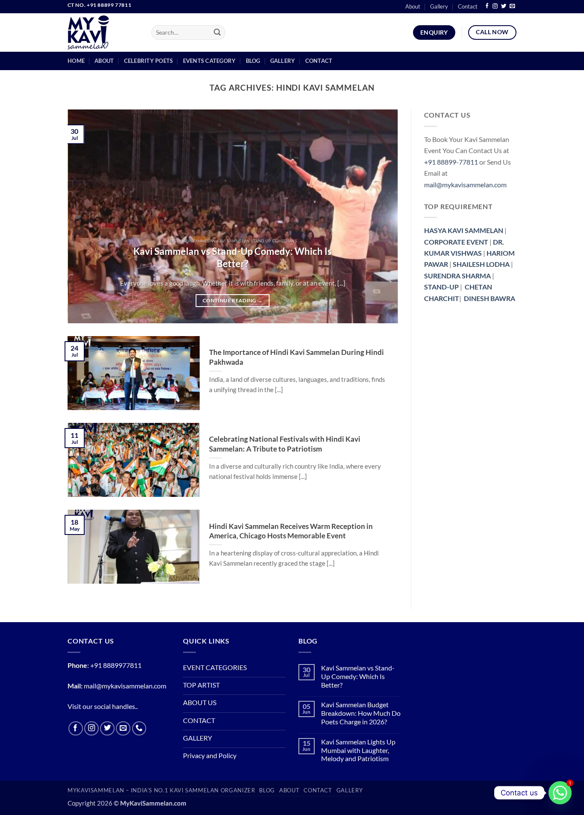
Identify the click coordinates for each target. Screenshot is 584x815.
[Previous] (85, 216)
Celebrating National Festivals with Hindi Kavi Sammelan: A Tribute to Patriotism (284, 443)
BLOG (267, 790)
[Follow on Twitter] (503, 6)
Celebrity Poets (148, 60)
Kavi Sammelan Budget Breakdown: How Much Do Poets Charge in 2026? (361, 713)
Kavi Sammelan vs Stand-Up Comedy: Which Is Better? (232, 257)
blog (253, 60)
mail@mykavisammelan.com (465, 184)
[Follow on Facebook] (487, 6)
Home (76, 60)
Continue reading (233, 300)
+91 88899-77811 (451, 162)
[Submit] (217, 32)
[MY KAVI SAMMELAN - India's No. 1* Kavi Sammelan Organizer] (103, 32)
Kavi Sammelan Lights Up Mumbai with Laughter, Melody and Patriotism (358, 750)
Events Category (209, 60)
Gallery (439, 6)
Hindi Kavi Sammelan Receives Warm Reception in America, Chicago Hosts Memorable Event (291, 531)
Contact (468, 6)
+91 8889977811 (116, 665)
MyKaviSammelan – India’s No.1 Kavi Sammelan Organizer (161, 790)
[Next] (380, 216)
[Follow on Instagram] (495, 6)
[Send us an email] (512, 6)
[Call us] (139, 728)
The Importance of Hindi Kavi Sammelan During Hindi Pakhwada (296, 357)
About (412, 6)
